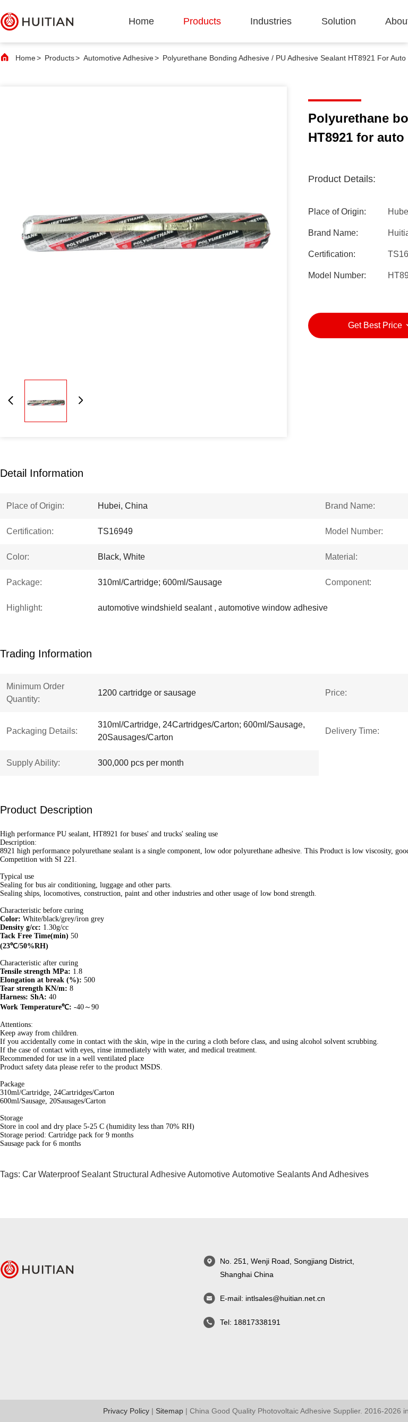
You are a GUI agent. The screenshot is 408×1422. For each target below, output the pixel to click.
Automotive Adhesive (118, 58)
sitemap (169, 1411)
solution (338, 21)
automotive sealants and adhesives (300, 1174)
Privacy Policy (126, 1411)
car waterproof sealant (66, 1174)
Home (141, 21)
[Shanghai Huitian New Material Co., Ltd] (37, 21)
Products (59, 58)
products (202, 21)
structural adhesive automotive (171, 1174)
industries (271, 21)
